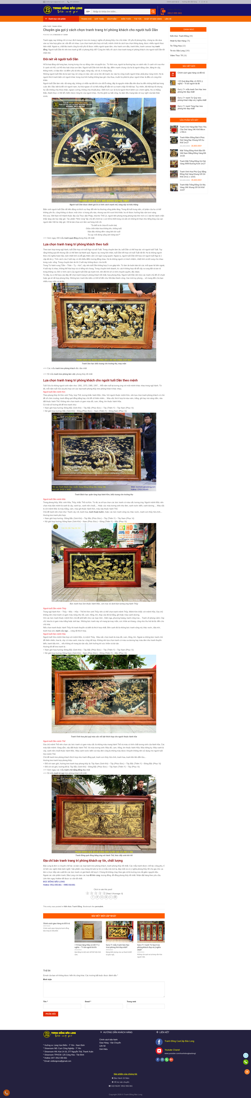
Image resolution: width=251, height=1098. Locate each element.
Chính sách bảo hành (108, 1039)
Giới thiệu (99, 19)
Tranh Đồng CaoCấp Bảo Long (179, 1041)
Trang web (131, 1002)
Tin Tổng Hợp (176, 46)
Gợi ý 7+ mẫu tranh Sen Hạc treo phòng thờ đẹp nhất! (192, 90)
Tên (45, 1002)
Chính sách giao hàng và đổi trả (191, 73)
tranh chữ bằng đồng (73, 770)
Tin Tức (137, 19)
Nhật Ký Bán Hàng (153, 19)
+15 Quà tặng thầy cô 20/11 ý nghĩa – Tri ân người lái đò (190, 82)
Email (88, 1002)
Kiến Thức (126, 19)
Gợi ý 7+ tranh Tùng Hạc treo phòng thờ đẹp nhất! (190, 107)
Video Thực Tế (176, 55)
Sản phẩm (111, 19)
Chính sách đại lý (173, 2)
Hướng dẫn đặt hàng (189, 2)
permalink (99, 906)
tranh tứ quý (59, 773)
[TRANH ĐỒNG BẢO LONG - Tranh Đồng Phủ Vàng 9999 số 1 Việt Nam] (62, 10)
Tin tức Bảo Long (177, 50)
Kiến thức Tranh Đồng (52, 26)
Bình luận (47, 979)
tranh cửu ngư (62, 631)
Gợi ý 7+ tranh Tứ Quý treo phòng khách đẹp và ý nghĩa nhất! (192, 99)
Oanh (65, 34)
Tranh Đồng (129, 1095)
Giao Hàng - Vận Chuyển (110, 1043)
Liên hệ (168, 19)
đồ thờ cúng (95, 875)
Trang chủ (86, 19)
